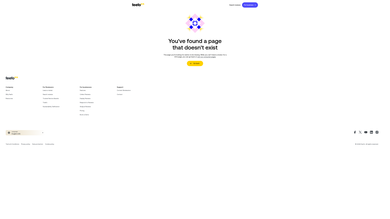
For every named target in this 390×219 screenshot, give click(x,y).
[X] (360, 133)
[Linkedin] (371, 133)
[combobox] (25, 132)
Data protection (37, 144)
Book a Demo (84, 114)
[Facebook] (354, 133)
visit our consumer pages (206, 57)
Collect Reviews (85, 94)
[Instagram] (377, 133)
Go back (196, 63)
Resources (9, 98)
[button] (25, 132)
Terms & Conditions (12, 144)
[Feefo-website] (138, 4)
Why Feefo (9, 94)
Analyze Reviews (85, 106)
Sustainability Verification (51, 106)
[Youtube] (365, 133)
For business (249, 5)
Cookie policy (49, 144)
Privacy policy (25, 144)
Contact (119, 94)
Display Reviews (85, 98)
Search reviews (235, 5)
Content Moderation (124, 90)
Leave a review (48, 90)
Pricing (82, 110)
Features (83, 90)
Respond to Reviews (87, 102)
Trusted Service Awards (51, 98)
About (8, 90)
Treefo (45, 102)
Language (15, 131)
